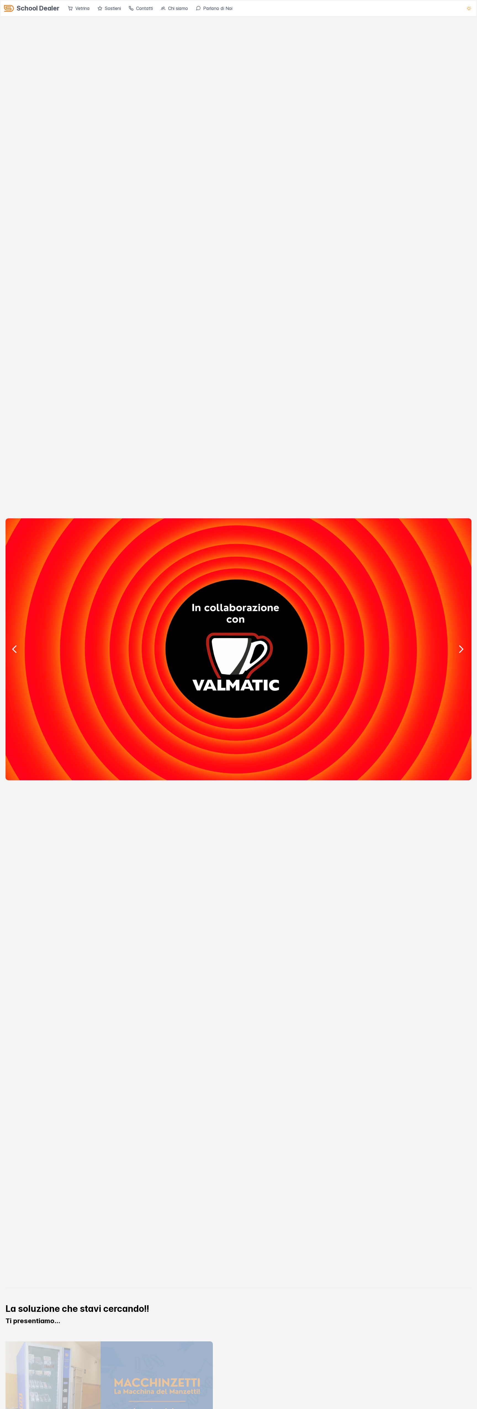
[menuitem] (79, 8)
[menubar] (150, 8)
